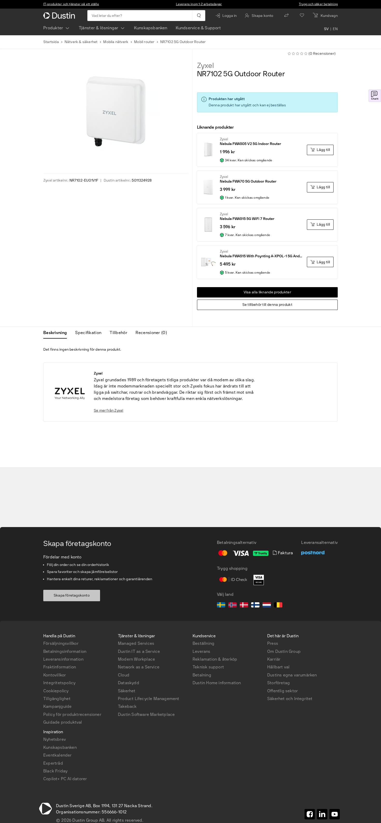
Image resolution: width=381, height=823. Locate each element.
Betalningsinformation (64, 651)
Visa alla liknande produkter (267, 292)
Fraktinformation (59, 667)
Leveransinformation (63, 659)
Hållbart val (278, 667)
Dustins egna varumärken (292, 675)
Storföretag (278, 682)
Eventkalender (57, 755)
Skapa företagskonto (72, 595)
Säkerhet (127, 690)
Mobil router (144, 42)
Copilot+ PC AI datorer (65, 778)
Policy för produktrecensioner (72, 714)
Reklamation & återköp (215, 659)
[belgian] (278, 606)
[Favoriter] (302, 16)
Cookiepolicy (55, 690)
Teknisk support (208, 667)
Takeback (127, 706)
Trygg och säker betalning (318, 4)
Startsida (51, 42)
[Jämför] (286, 16)
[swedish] (221, 606)
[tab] (57, 333)
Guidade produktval (62, 722)
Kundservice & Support (198, 27)
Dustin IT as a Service (139, 651)
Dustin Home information (217, 682)
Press (272, 643)
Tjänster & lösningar (98, 27)
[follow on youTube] (334, 814)
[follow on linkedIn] (322, 814)
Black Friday (55, 771)
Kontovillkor (54, 675)
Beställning (203, 643)
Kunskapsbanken (150, 27)
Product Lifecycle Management (148, 698)
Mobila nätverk (115, 42)
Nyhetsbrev (54, 739)
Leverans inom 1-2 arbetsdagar (199, 4)
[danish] (244, 606)
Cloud (123, 675)
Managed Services (136, 643)
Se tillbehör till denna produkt (267, 304)
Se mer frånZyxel (108, 410)
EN (335, 29)
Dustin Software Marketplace (146, 714)
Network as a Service (138, 667)
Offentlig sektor (282, 690)
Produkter (53, 27)
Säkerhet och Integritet (290, 698)
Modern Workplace (136, 659)
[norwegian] (232, 606)
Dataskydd (128, 682)
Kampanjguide (57, 706)
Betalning (202, 675)
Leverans (201, 651)
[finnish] (255, 606)
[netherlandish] (267, 606)
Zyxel (205, 65)
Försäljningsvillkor (61, 643)
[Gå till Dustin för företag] (60, 15)
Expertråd (53, 763)
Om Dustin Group (284, 651)
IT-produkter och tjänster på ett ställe (71, 4)
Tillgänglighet (56, 698)
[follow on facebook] (310, 814)
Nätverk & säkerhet (81, 42)
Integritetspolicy (59, 682)
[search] (198, 15)
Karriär (273, 659)
